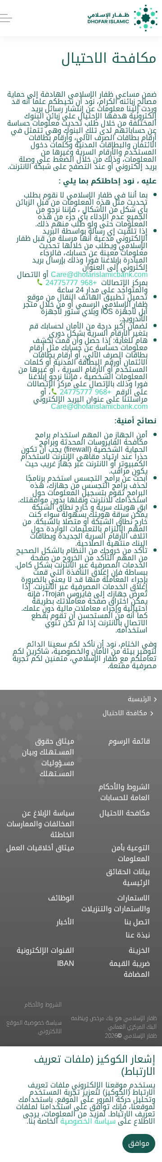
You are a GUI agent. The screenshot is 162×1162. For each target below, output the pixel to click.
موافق (138, 1143)
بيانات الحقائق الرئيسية (128, 877)
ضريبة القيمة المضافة (129, 969)
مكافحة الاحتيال (124, 813)
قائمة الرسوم (129, 741)
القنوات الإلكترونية (45, 950)
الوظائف (61, 898)
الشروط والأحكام (43, 1004)
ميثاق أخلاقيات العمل (40, 848)
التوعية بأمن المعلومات (131, 853)
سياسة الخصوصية (88, 1121)
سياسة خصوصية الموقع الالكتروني (34, 1027)
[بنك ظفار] (123, 18)
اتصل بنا (137, 922)
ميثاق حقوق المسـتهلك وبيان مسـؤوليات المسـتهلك (48, 757)
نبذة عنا (138, 935)
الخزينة (139, 950)
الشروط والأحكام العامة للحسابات (124, 792)
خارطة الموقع (46, 1049)
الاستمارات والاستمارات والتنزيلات (115, 903)
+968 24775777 (71, 282)
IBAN (65, 963)
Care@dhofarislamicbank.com (99, 274)
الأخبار (65, 922)
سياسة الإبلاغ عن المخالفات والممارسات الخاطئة (40, 824)
